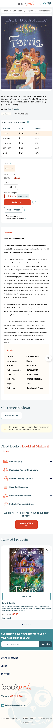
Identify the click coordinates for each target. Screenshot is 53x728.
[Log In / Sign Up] (44, 3)
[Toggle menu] (2, 3)
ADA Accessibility (46, 718)
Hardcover (9, 168)
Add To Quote (13, 210)
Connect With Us (26, 524)
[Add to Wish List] (47, 549)
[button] (22, 624)
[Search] (40, 3)
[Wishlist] (34, 202)
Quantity (7, 182)
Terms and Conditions (9, 718)
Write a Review (11, 415)
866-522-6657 (16, 696)
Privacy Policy (28, 718)
